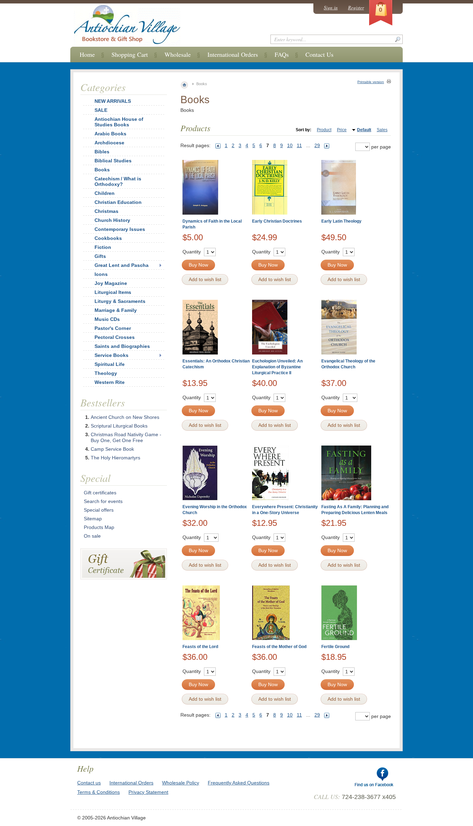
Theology (106, 373)
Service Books (111, 355)
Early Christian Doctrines (277, 221)
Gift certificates (100, 492)
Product (324, 129)
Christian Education (118, 202)
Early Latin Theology (341, 221)
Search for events (103, 501)
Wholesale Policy (180, 782)
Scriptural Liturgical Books (119, 426)
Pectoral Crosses (115, 337)
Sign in (331, 7)
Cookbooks (108, 238)
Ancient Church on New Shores (125, 417)
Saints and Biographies (122, 346)
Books (102, 169)
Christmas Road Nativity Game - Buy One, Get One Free (126, 437)
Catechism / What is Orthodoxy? (118, 181)
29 (317, 145)
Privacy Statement (148, 792)
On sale (92, 536)
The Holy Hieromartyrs (115, 457)
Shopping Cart (129, 54)
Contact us (89, 782)
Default (364, 129)
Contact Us (319, 54)
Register (356, 7)
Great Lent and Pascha (122, 265)
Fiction (103, 247)
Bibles (102, 151)
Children (105, 193)
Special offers (99, 510)
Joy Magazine (111, 283)
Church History (112, 220)
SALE (101, 110)
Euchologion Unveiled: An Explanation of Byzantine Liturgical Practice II (277, 367)
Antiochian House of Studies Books (119, 121)
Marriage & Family (116, 310)
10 (290, 145)
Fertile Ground (335, 646)
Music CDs (107, 319)
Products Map (99, 527)
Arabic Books (110, 133)
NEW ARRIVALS (113, 101)
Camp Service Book (112, 449)
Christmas (106, 211)
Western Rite (110, 382)
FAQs (282, 54)
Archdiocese (109, 142)
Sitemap (93, 518)
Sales (382, 129)
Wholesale (177, 54)
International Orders (232, 54)
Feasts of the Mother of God (279, 646)
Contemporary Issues (120, 229)
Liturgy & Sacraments (120, 301)
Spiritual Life (110, 364)
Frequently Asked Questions (238, 782)
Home (87, 54)
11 (299, 145)
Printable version (370, 82)
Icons (101, 274)
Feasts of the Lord (200, 646)
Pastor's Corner (113, 328)
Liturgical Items (113, 292)
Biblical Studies (113, 160)
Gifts (100, 256)
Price (342, 129)
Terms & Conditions (98, 792)
